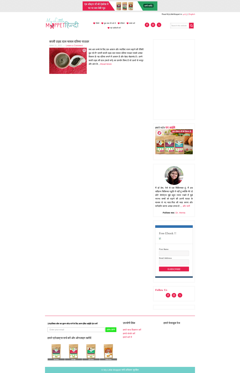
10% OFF (111, 330)
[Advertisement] (174, 78)
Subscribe (174, 269)
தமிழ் (185, 14)
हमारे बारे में (127, 337)
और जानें (186, 206)
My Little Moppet (62, 25)
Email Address (165, 258)
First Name (163, 249)
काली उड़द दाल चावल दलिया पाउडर (69, 41)
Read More (106, 64)
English (192, 14)
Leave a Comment (74, 45)
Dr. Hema (180, 212)
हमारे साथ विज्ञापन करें (132, 330)
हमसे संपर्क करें (129, 333)
